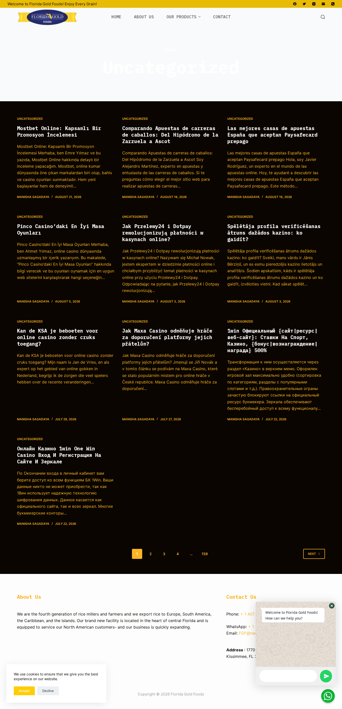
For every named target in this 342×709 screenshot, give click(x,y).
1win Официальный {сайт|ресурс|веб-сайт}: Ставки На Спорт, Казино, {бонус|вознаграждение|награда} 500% (272, 340)
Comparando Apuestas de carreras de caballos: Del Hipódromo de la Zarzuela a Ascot (170, 135)
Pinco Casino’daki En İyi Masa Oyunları (60, 229)
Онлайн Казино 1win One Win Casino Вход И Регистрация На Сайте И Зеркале (59, 455)
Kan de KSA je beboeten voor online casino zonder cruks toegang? (57, 337)
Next (312, 554)
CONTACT (222, 16)
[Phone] (332, 4)
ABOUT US (144, 16)
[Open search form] (323, 17)
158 (205, 554)
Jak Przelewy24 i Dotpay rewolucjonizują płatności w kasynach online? (162, 233)
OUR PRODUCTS (181, 16)
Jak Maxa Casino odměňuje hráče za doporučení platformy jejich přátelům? (167, 337)
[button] (331, 606)
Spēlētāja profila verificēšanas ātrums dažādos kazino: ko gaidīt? (273, 233)
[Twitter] (304, 4)
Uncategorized (30, 119)
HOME (116, 16)
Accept (24, 691)
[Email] (323, 4)
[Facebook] (294, 4)
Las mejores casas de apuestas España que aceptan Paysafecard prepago (272, 135)
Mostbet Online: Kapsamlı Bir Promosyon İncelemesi (59, 131)
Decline (48, 691)
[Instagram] (313, 4)
